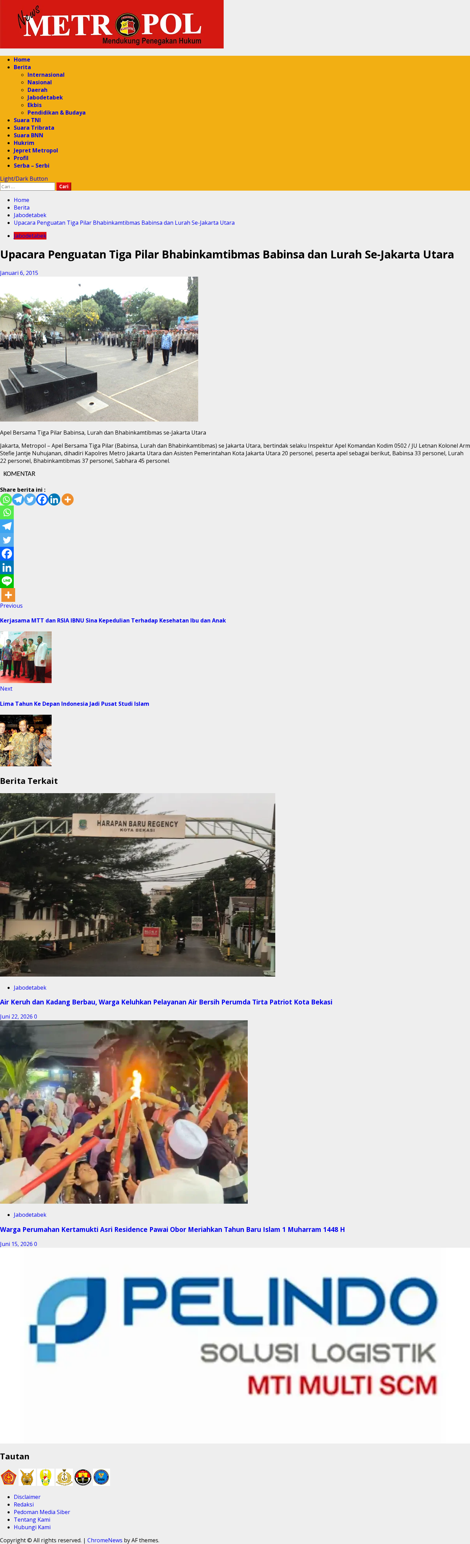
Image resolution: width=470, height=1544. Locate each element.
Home (22, 59)
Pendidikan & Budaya (57, 112)
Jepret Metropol (36, 150)
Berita (22, 67)
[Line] (7, 581)
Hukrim (24, 143)
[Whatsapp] (6, 499)
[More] (67, 499)
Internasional (46, 74)
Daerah (37, 90)
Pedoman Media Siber (42, 1512)
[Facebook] (42, 499)
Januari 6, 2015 (19, 273)
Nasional (40, 82)
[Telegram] (18, 499)
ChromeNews (104, 1540)
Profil (21, 158)
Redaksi (24, 1504)
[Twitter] (30, 499)
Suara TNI (27, 120)
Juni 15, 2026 (17, 1244)
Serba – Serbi (32, 165)
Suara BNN (28, 135)
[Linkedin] (54, 499)
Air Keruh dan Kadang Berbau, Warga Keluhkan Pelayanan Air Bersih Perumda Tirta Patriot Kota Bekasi (166, 1002)
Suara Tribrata (34, 127)
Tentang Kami (32, 1519)
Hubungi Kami (32, 1527)
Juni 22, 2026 (17, 1016)
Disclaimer (27, 1497)
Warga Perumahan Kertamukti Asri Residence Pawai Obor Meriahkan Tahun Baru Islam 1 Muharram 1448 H (172, 1229)
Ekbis (35, 105)
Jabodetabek (45, 97)
